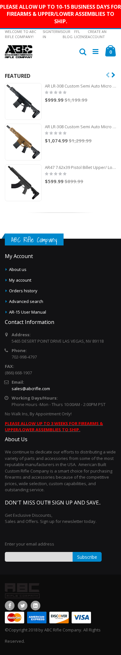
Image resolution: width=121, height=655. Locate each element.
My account (20, 280)
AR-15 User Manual (27, 312)
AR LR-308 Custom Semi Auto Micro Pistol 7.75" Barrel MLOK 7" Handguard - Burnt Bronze (80, 127)
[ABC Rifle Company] (18, 51)
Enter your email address (29, 544)
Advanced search (26, 301)
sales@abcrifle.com (31, 388)
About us (17, 269)
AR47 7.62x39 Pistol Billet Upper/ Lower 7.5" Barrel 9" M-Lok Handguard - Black (80, 167)
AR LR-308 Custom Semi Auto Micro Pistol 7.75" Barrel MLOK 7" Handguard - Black (80, 86)
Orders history (23, 291)
